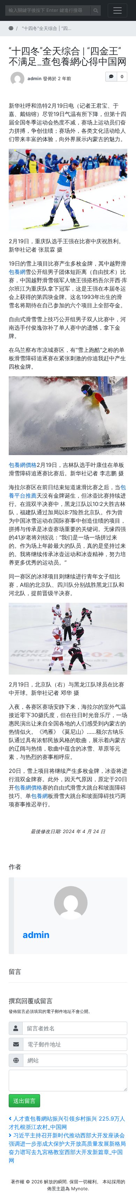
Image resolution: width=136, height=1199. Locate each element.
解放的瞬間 (55, 1181)
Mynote (79, 1188)
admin (34, 78)
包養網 (17, 271)
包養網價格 (23, 464)
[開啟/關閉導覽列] (117, 10)
